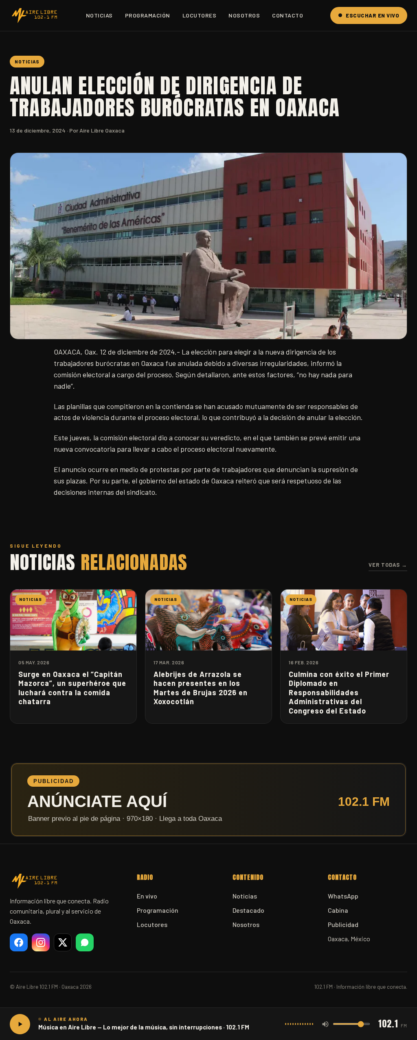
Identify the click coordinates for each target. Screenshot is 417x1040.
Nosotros (244, 15)
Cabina (338, 910)
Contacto (287, 15)
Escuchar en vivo (372, 15)
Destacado (248, 910)
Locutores (199, 15)
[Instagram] (41, 942)
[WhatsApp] (85, 942)
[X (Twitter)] (63, 942)
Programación (147, 15)
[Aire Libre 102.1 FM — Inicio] (34, 15)
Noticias (99, 15)
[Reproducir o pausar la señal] (20, 1024)
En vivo (147, 896)
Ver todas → (388, 564)
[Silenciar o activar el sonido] (325, 1024)
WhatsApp (343, 896)
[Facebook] (19, 942)
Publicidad (343, 924)
